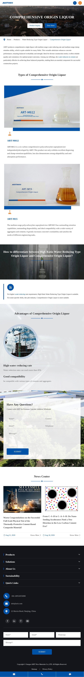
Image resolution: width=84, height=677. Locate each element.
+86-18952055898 (18, 596)
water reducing (20, 294)
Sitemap (34, 669)
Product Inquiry (35, 25)
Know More (36, 535)
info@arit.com (16, 604)
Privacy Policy (47, 669)
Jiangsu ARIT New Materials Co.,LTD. (39, 664)
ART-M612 (13, 140)
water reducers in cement (66, 57)
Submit (17, 451)
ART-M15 (12, 219)
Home (9, 40)
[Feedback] (70, 674)
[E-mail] (14, 674)
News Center (42, 476)
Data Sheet (50, 25)
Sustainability (13, 575)
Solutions (10, 561)
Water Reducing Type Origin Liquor (34, 40)
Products (17, 40)
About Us (10, 568)
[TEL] (42, 674)
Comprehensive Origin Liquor (60, 40)
